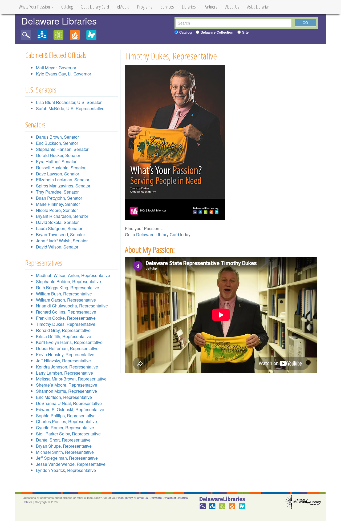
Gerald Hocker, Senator (58, 155)
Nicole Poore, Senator (57, 210)
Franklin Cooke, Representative (66, 318)
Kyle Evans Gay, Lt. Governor (63, 74)
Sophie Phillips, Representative (66, 415)
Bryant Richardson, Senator (62, 216)
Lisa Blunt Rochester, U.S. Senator (69, 102)
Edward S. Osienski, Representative (70, 409)
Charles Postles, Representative (66, 421)
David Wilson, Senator (57, 247)
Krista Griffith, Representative (63, 336)
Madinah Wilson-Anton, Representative (73, 275)
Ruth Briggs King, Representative (67, 287)
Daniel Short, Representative (63, 440)
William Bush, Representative (64, 294)
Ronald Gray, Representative (63, 330)
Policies (28, 502)
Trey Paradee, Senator (57, 192)
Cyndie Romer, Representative (65, 427)
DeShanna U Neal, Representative (69, 403)
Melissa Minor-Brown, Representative (71, 379)
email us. (143, 497)
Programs (144, 6)
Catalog (67, 6)
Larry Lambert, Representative (64, 373)
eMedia (123, 6)
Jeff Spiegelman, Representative (67, 458)
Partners (210, 6)
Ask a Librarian (258, 6)
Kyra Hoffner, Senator (56, 161)
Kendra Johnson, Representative (67, 367)
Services (167, 6)
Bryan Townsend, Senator (60, 234)
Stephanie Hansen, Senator (62, 149)
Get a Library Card (95, 6)
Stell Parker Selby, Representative (68, 434)
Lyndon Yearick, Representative (66, 470)
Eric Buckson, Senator (57, 143)
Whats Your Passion (35, 6)
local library (125, 497)
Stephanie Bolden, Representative (68, 281)
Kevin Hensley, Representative (65, 354)
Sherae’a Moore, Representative (66, 385)
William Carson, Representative (66, 300)
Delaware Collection (217, 32)
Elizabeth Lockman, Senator (62, 180)
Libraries (189, 6)
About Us (232, 6)
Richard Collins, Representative (66, 312)
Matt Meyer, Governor (56, 68)
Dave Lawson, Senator (57, 174)
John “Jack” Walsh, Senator (62, 241)
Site (245, 32)
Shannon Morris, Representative (66, 391)
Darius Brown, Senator (57, 137)
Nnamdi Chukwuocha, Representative (72, 306)
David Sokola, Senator (57, 222)
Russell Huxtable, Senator (61, 168)
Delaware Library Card (157, 234)
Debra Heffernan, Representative (67, 348)
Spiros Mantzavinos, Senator (63, 186)
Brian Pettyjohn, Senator (59, 198)
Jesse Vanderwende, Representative (70, 464)
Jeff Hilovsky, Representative (63, 361)
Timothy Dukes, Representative (65, 324)
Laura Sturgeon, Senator (59, 228)
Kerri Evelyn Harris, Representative (69, 342)
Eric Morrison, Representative (64, 397)
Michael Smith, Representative (65, 452)
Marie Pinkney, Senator (58, 204)
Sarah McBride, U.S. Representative (70, 108)
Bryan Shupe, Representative (64, 446)
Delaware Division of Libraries (168, 497)
